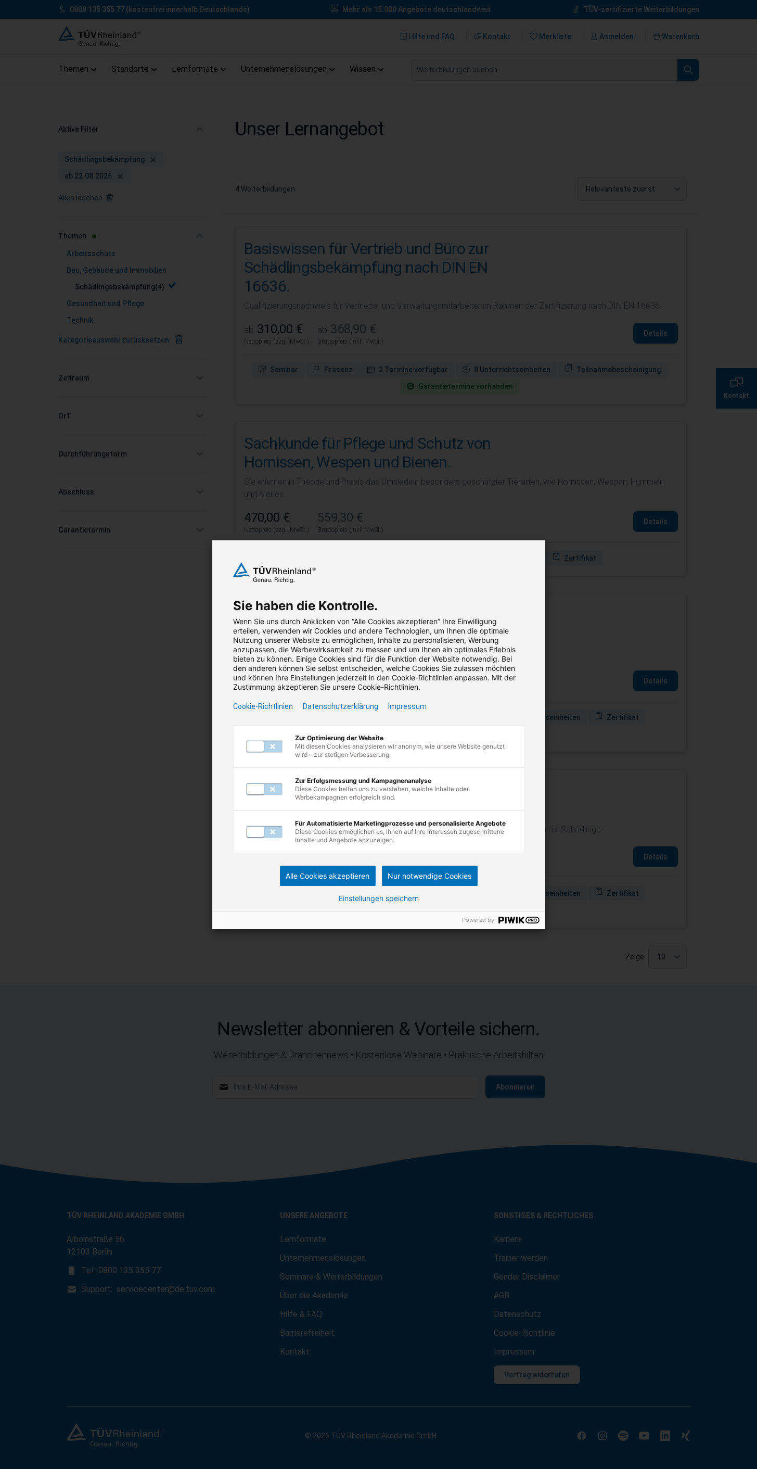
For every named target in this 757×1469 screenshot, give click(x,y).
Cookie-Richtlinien (263, 706)
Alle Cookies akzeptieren (327, 875)
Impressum (407, 706)
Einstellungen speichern (379, 898)
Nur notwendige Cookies (429, 875)
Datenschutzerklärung (340, 706)
